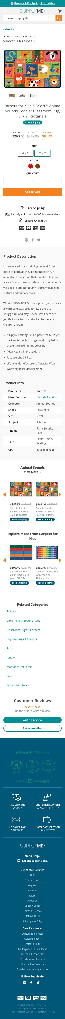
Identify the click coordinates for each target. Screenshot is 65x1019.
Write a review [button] (32, 720)
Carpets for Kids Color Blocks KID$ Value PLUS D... (20, 575)
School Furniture (23, 36)
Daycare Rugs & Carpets (22, 639)
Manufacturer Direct (19, 667)
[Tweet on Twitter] (39, 239)
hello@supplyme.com (35, 860)
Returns (32, 895)
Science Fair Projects (32, 964)
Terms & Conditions (25, 1005)
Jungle (11, 657)
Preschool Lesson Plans (33, 954)
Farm (10, 648)
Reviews (32, 890)
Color (34, 160)
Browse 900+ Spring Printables (34, 3)
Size (34, 146)
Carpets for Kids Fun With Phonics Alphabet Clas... (47, 575)
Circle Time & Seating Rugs (23, 620)
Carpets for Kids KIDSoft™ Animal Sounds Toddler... (19, 511)
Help (32, 875)
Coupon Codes (32, 905)
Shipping (32, 885)
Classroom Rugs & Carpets (17, 40)
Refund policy (32, 915)
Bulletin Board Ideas (33, 933)
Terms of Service (32, 910)
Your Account (32, 880)
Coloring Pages (32, 938)
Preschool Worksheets (32, 959)
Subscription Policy (32, 921)
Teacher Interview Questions (32, 969)
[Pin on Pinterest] (26, 239)
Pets (9, 676)
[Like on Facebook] (32, 239)
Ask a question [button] (32, 728)
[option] (12, 96)
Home (6, 36)
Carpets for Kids (46, 397)
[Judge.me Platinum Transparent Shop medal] (32, 766)
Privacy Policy (43, 1005)
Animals (11, 611)
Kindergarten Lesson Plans (32, 949)
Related (7, 29)
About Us (33, 900)
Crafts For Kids (32, 943)
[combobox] (29, 18)
